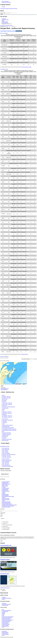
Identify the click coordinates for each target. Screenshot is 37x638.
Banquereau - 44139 (13, 42)
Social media (4, 631)
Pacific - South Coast (5, 463)
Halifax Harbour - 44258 (13, 54)
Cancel (4, 512)
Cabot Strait (4, 401)
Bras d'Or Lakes (4, 399)
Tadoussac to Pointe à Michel (7, 439)
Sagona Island (13, 279)
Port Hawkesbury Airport (13, 255)
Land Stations (5, 33)
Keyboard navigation (6, 527)
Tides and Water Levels (4, 388)
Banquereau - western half (6, 397)
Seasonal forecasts (5, 489)
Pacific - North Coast (5, 462)
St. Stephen (13, 302)
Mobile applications (5, 632)
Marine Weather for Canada (4, 446)
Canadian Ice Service (5, 488)
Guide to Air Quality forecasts (6, 503)
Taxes (3, 615)
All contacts (4, 603)
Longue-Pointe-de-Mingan (13, 187)
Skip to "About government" (6, 2)
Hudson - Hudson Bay (5, 458)
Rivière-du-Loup (13, 267)
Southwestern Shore (5, 435)
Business (3, 612)
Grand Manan (13, 142)
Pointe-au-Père (13, 247)
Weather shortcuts (9, 25)
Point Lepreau (13, 239)
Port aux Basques (13, 263)
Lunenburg (13, 191)
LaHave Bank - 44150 (13, 58)
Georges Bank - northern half (6, 411)
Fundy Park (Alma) (13, 134)
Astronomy (4, 497)
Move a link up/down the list (7, 524)
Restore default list (6, 529)
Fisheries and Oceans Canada (26, 66)
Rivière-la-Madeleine (13, 271)
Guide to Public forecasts (6, 501)
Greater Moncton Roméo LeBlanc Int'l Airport (13, 150)
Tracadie (13, 318)
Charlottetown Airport (13, 119)
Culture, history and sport (6, 618)
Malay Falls (13, 195)
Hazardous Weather (5, 495)
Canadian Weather (5, 482)
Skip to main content (5, 1)
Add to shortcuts (3, 470)
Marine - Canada (5, 485)
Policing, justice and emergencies (7, 619)
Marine (3, 20)
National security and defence (7, 617)
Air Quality (4, 487)
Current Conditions (4, 31)
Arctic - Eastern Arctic (5, 448)
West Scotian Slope (5, 440)
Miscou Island (13, 207)
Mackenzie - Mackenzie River (7, 460)
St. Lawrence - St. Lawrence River (7, 466)
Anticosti (3, 395)
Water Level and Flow (5, 498)
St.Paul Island (13, 306)
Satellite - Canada (5, 484)
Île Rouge (13, 341)
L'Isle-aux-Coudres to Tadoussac (7, 425)
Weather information (5, 19)
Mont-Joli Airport (13, 211)
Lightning (3, 492)
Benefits (3, 613)
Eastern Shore (4, 405)
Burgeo (13, 103)
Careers (3, 599)
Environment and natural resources (7, 616)
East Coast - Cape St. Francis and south (8, 406)
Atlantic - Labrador (5, 450)
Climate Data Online (25, 354)
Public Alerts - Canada (5, 491)
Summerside (13, 314)
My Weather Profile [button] (3, 25)
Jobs (3, 609)
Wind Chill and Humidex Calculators (8, 505)
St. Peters (13, 298)
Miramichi (13, 203)
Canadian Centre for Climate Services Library (9, 504)
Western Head (13, 322)
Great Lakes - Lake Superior (6, 457)
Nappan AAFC (13, 216)
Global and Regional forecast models (8, 496)
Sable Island (13, 275)
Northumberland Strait (5, 426)
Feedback (5, 587)
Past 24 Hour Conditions (11, 31)
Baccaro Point (13, 79)
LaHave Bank (4, 421)
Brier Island (13, 99)
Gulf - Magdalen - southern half (7, 416)
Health (3, 614)
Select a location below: (4, 357)
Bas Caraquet (13, 87)
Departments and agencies (6, 604)
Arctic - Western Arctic (5, 449)
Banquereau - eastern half (6, 396)
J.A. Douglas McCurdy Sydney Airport (13, 172)
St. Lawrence (13, 294)
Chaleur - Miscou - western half (7, 404)
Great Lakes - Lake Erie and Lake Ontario (8, 454)
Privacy (3, 635)
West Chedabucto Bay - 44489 (13, 62)
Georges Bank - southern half (7, 413)
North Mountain (13, 228)
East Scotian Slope (5, 408)
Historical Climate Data (6, 499)
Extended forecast (5, 490)
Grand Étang (13, 146)
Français (3, 6)
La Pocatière (13, 183)
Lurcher (3, 423)
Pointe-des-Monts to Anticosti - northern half (9, 428)
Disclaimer (19, 38)
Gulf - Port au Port (5, 418)
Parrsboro (13, 236)
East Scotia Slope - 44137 (13, 50)
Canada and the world (5, 621)
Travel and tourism (5, 611)
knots (4, 40)
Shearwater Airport (13, 290)
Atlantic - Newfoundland (6, 453)
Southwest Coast (5, 436)
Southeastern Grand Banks (6, 432)
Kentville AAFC (13, 176)
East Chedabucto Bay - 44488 (13, 46)
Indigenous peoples (5, 625)
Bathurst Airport (13, 91)
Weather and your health (6, 506)
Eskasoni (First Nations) (13, 130)
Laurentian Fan (4, 422)
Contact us (4, 597)
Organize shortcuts (8, 470)
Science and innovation (6, 624)
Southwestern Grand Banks (6, 434)
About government (5, 605)
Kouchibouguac (13, 180)
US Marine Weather (4, 389)
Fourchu (3, 409)
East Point (13, 126)
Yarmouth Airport (13, 334)
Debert (13, 123)
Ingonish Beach (13, 168)
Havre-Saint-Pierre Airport (13, 163)
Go (13, 26)
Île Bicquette (13, 337)
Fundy (3, 410)
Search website (2, 12)
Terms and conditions (5, 634)
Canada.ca (4, 18)
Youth (3, 627)
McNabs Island (13, 199)
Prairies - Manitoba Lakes (6, 465)
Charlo (13, 115)
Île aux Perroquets (13, 345)
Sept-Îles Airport (13, 287)
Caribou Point (13, 111)
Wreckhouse (13, 330)
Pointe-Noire (13, 243)
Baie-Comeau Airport (13, 83)
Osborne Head (13, 232)
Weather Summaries (5, 494)
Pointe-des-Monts (13, 251)
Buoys (7, 69)
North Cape (13, 224)
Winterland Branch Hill (13, 326)
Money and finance (5, 622)
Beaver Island (13, 95)
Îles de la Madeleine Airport (13, 349)
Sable (3, 431)
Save (1, 512)
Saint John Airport (13, 283)
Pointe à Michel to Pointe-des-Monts (8, 427)
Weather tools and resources (6, 598)
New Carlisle (13, 220)
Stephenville (13, 310)
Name (1, 510)
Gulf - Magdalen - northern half (7, 415)
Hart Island (13, 159)
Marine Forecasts (5, 21)
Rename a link (5, 526)
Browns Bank (4, 400)
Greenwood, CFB (13, 155)
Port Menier (13, 259)
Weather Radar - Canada (6, 483)
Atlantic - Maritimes (5, 22)
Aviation (3, 500)
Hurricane (3, 493)
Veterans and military (5, 626)
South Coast (4, 437)
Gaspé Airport (13, 138)
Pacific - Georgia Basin (6, 461)
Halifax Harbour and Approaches (7, 420)
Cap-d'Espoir (13, 107)
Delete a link (5, 523)
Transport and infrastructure (6, 620)
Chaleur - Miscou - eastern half (7, 402)
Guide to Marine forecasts (6, 502)
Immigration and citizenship (6, 610)
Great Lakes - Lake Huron (6, 455)
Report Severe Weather (6, 481)
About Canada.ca (5, 633)
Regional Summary (19, 31)
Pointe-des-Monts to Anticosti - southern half (9, 430)
